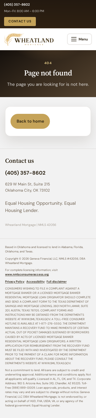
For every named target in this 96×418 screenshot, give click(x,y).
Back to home (30, 121)
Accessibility (35, 281)
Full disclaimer (57, 281)
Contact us (19, 21)
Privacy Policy (14, 281)
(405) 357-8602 (17, 4)
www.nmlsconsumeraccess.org (27, 274)
